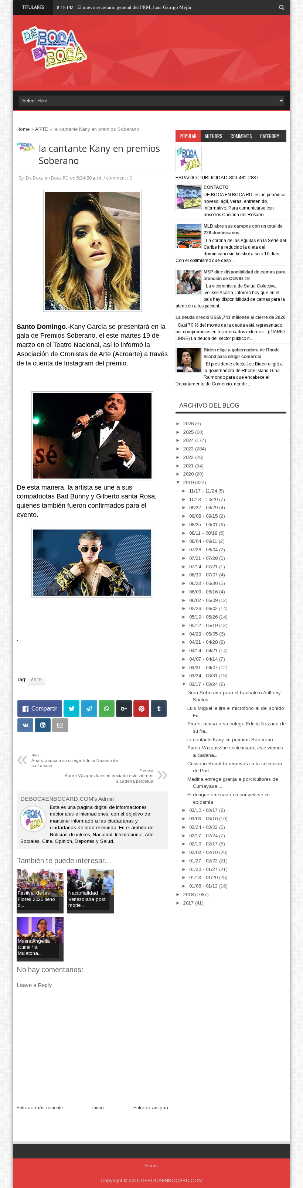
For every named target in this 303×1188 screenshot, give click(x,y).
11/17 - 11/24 (203, 491)
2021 (189, 466)
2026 (189, 423)
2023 (189, 449)
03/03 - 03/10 (204, 818)
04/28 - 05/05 (204, 634)
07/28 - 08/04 (204, 549)
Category (269, 136)
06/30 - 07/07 (204, 575)
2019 (189, 482)
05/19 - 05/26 (204, 617)
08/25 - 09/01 (204, 524)
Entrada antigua (150, 1107)
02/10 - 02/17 (204, 844)
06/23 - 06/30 (204, 583)
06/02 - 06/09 (204, 600)
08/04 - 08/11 (204, 541)
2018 (189, 894)
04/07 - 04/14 (204, 659)
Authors (213, 136)
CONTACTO (216, 187)
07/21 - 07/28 (204, 558)
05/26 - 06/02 (204, 608)
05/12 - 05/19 (204, 625)
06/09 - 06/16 (204, 592)
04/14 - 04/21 (204, 650)
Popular (188, 136)
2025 (189, 432)
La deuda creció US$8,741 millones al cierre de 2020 (231, 317)
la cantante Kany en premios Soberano (99, 154)
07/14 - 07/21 (204, 566)
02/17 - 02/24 (204, 835)
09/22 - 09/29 (204, 507)
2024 (189, 440)
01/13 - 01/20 (204, 877)
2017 (189, 903)
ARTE (36, 680)
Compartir (44, 708)
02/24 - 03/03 (204, 827)
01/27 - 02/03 (204, 861)
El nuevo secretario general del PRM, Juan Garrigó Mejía (134, 7)
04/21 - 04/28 (204, 642)
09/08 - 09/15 (204, 516)
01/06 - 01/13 (204, 886)
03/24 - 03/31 (204, 675)
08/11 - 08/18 (204, 533)
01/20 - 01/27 (204, 869)
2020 (189, 474)
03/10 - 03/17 (204, 810)
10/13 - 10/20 (204, 499)
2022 (189, 457)
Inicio (98, 1107)
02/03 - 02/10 (204, 852)
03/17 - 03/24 (204, 684)
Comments (241, 136)
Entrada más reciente (40, 1107)
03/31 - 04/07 (204, 667)
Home (151, 1165)
